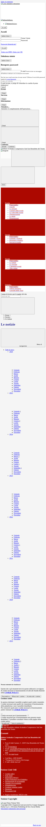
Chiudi (4, 93)
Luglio (16, 381)
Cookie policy (10, 774)
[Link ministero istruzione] (10, 4)
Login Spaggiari (11, 79)
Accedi (4, 27)
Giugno (16, 379)
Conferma (11, 147)
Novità (7, 317)
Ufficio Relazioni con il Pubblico (16, 779)
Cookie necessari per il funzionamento (14, 715)
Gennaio (16, 370)
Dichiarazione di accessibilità (15, 781)
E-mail (23, 71)
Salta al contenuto (7, 2)
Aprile (16, 376)
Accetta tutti (33, 696)
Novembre (17, 389)
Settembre (17, 385)
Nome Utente (25, 38)
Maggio (16, 378)
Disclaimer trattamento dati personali (13, 809)
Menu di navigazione (30, 345)
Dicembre (17, 391)
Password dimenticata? (8, 44)
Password (24, 40)
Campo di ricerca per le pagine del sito (14, 294)
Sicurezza (8, 789)
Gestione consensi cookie (13, 787)
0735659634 (12, 747)
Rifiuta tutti (18, 696)
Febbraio (17, 372)
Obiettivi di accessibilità (13, 783)
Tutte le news (9, 350)
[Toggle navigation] (18, 175)
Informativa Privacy (12, 778)
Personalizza (6, 696)
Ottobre (16, 387)
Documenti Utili (10, 791)
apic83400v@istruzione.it (27, 749)
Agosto (16, 383)
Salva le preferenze (17, 723)
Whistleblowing (10, 785)
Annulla (4, 147)
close (3, 185)
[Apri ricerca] (28, 158)
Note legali (9, 776)
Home (7, 315)
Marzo (16, 374)
